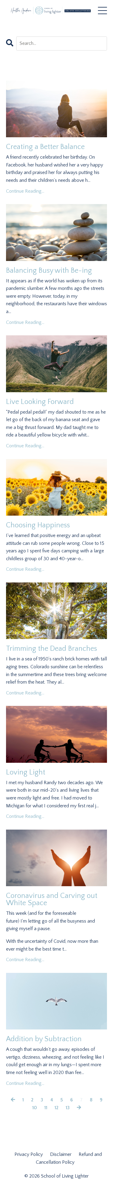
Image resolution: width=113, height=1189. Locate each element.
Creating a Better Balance (45, 147)
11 (45, 1107)
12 (56, 1107)
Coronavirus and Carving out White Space (51, 899)
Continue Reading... (25, 191)
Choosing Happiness (38, 525)
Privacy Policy (29, 1154)
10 (34, 1107)
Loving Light (25, 772)
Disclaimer (61, 1154)
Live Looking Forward (40, 401)
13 (68, 1107)
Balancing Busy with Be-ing (49, 270)
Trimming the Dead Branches (51, 648)
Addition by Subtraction (44, 1039)
